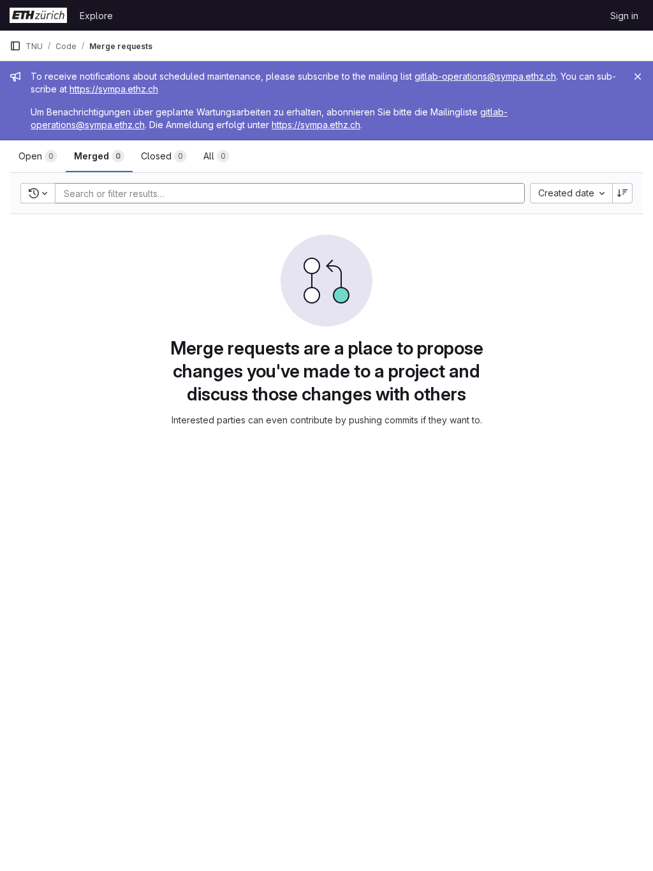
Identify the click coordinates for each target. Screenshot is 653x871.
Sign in (624, 15)
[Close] (637, 76)
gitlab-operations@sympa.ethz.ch (485, 76)
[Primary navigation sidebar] (15, 46)
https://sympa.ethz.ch (114, 89)
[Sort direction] (622, 193)
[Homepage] (38, 15)
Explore (96, 15)
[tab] (38, 156)
